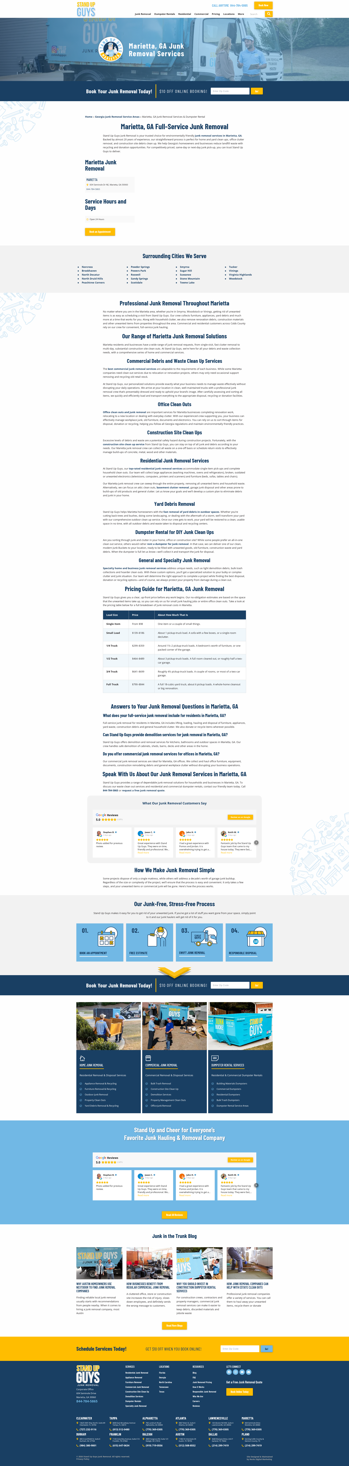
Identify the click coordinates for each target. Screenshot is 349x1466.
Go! (256, 91)
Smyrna (184, 267)
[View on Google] (99, 833)
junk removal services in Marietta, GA (218, 135)
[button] (93, 842)
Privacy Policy (82, 1459)
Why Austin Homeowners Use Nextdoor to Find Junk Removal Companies (95, 1287)
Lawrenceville (218, 1418)
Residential (184, 14)
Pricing (216, 14)
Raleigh (147, 1434)
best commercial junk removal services (132, 368)
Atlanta (181, 1418)
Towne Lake (187, 282)
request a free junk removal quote (143, 790)
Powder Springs (140, 267)
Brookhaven (89, 270)
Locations (228, 14)
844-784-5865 (239, 5)
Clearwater (84, 1418)
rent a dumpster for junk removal (168, 544)
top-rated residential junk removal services (155, 468)
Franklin (115, 1434)
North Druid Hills (92, 278)
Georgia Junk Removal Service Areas (117, 116)
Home (88, 116)
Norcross (87, 267)
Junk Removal (143, 14)
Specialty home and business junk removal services (134, 568)
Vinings (233, 270)
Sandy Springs (139, 278)
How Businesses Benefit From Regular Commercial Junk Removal (148, 1285)
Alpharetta (150, 1418)
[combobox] (256, 14)
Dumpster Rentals (164, 14)
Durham (81, 1434)
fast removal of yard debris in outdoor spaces (191, 511)
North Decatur (91, 274)
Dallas (213, 1434)
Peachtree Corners (93, 282)
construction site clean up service (124, 444)
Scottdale (136, 282)
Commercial (201, 14)
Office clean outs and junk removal (124, 412)
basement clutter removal (173, 487)
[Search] (269, 14)
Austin (180, 1434)
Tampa (113, 1418)
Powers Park (138, 270)
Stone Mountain (190, 278)
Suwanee (185, 274)
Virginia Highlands (240, 274)
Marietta (247, 1418)
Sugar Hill (186, 270)
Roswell (135, 274)
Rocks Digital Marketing (260, 1459)
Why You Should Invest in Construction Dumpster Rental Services (196, 1287)
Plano (245, 1434)
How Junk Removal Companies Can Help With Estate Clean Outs (247, 1285)
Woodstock (235, 278)
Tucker (233, 267)
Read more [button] (143, 852)
